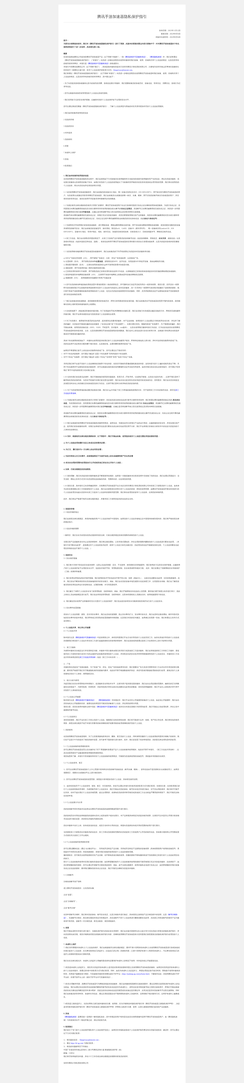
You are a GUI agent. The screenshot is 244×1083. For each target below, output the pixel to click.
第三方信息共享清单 (88, 657)
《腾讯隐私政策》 (156, 57)
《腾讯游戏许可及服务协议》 (135, 57)
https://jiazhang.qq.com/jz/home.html (135, 974)
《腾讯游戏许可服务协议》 (85, 700)
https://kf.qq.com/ (77, 1043)
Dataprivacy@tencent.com (122, 70)
